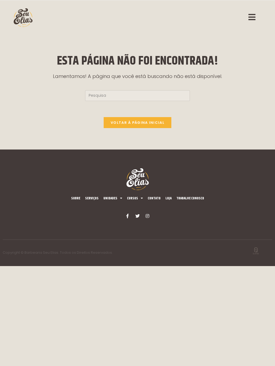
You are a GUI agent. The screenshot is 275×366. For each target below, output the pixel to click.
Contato (154, 198)
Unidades (110, 198)
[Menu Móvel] (254, 18)
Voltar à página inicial (137, 122)
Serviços (92, 198)
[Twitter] (137, 216)
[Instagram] (147, 216)
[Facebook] (127, 216)
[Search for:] (137, 95)
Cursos (132, 198)
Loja (168, 198)
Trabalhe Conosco (190, 198)
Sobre (75, 198)
